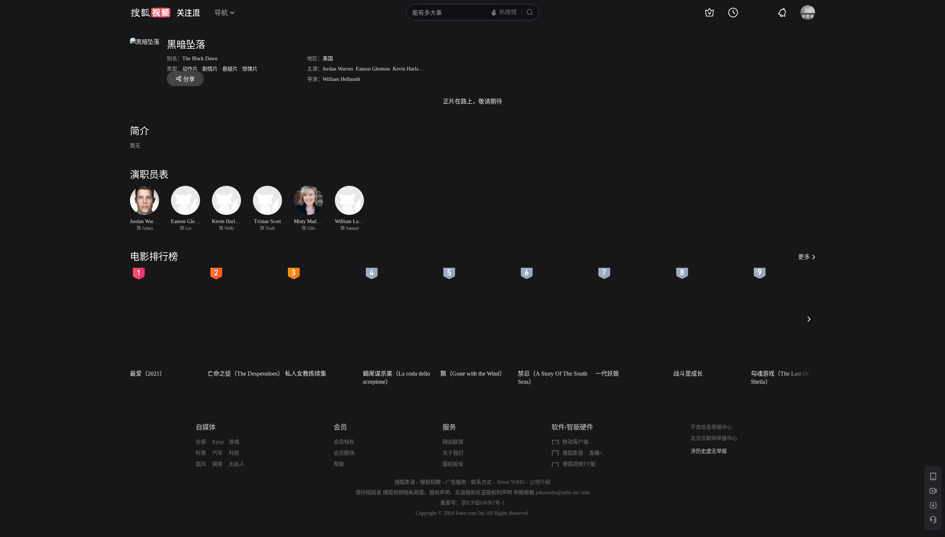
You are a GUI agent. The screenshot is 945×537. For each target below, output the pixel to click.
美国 (328, 58)
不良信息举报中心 (711, 427)
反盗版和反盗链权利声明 (483, 492)
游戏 (234, 442)
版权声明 (439, 492)
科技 (234, 453)
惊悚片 (250, 69)
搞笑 (217, 464)
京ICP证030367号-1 (483, 503)
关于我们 (453, 453)
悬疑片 (230, 69)
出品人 (236, 464)
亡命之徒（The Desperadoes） (244, 373)
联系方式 (481, 482)
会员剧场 (344, 453)
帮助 (339, 464)
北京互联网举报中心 (714, 438)
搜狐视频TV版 (579, 464)
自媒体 (206, 427)
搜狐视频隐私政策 (403, 492)
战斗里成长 (688, 373)
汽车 (217, 453)
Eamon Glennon (373, 69)
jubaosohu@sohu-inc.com (563, 492)
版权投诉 (453, 464)
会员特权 (344, 442)
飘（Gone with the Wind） (472, 373)
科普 (201, 453)
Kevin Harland (408, 69)
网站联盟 (453, 442)
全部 (201, 442)
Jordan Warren (338, 69)
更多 (804, 257)
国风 (201, 464)
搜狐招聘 (430, 482)
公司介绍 (540, 482)
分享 (189, 79)
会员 (340, 427)
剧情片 (210, 69)
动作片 (190, 69)
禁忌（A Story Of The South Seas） (552, 377)
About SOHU (510, 482)
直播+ (595, 453)
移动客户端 (575, 442)
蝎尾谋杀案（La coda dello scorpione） (396, 377)
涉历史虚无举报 (709, 451)
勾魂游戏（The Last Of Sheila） (780, 377)
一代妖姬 (607, 373)
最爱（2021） (147, 373)
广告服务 (456, 482)
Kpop (218, 442)
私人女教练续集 (305, 373)
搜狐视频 (150, 12)
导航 (221, 13)
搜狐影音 (573, 453)
